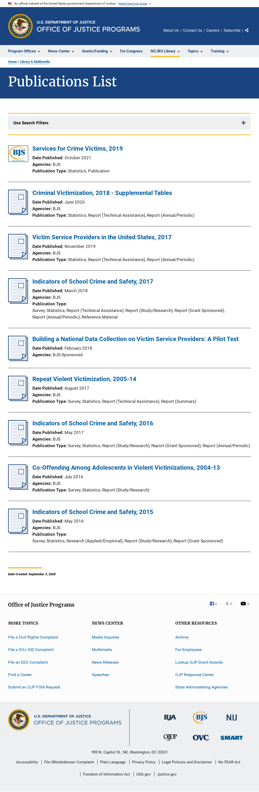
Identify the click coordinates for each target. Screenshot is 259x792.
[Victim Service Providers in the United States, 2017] (18, 257)
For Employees (188, 649)
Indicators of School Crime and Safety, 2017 (92, 281)
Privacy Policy (144, 762)
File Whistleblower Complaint (69, 762)
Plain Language (113, 762)
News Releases (105, 662)
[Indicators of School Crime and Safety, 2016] (18, 443)
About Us (171, 30)
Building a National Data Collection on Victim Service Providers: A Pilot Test (135, 339)
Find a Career (20, 674)
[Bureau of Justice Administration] (170, 721)
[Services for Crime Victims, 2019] (18, 154)
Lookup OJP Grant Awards (199, 662)
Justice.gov (167, 774)
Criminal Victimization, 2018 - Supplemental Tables (102, 192)
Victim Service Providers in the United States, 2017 (102, 237)
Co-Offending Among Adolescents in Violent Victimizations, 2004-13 (126, 467)
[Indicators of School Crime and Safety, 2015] (18, 532)
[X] (230, 607)
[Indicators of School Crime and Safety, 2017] (18, 302)
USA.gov (143, 774)
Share (250, 34)
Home (12, 62)
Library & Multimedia (35, 62)
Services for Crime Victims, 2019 (77, 148)
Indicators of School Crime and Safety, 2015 (92, 512)
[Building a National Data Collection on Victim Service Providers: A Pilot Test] (18, 359)
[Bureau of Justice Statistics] (201, 724)
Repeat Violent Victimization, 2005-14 (84, 379)
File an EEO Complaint (28, 662)
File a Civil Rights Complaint (33, 637)
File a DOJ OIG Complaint (31, 649)
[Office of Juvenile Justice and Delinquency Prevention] (170, 742)
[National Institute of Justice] (232, 721)
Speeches (100, 674)
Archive (181, 637)
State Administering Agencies (201, 687)
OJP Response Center (194, 674)
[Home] (88, 26)
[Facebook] (215, 607)
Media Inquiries (105, 637)
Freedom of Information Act (106, 774)
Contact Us (192, 30)
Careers (213, 30)
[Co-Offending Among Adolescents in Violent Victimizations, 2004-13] (18, 488)
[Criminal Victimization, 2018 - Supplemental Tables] (18, 213)
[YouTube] (245, 607)
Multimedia (102, 649)
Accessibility (27, 762)
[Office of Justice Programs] (20, 26)
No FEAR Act (229, 762)
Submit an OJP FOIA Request (34, 687)
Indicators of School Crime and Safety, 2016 (92, 423)
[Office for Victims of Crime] (201, 741)
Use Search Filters (31, 122)
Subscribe (232, 30)
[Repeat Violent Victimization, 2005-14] (18, 399)
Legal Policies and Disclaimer (187, 762)
